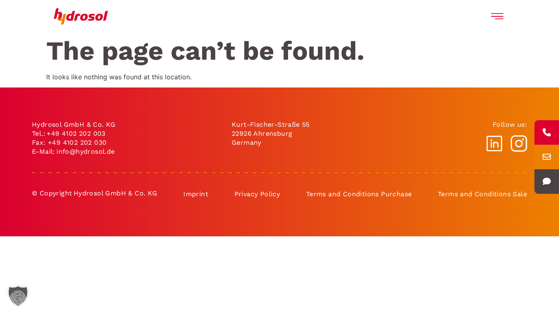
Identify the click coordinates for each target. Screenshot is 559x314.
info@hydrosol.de (85, 151)
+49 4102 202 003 (76, 133)
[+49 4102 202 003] (546, 132)
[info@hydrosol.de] (546, 157)
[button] (18, 296)
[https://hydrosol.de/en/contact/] (546, 181)
